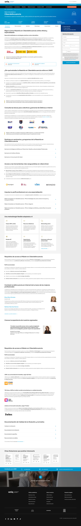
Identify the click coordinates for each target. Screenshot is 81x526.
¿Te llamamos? (45, 469)
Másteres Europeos (31, 499)
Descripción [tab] (7, 26)
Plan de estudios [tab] (18, 26)
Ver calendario (20, 441)
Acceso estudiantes (72, 4)
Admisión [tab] (28, 26)
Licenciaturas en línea (32, 497)
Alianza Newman (31, 503)
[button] (30, 149)
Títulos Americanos (31, 501)
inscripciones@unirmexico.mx (66, 469)
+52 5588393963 (27, 469)
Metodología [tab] (37, 26)
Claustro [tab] (56, 26)
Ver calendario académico (40, 64)
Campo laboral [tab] (47, 26)
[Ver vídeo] (40, 477)
